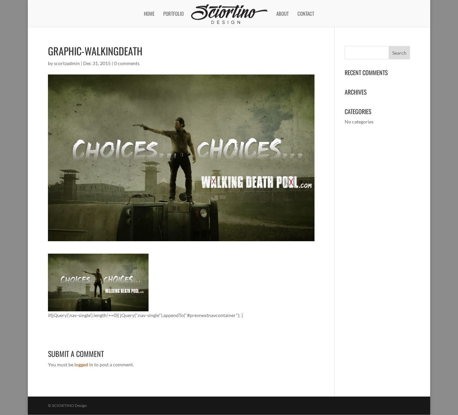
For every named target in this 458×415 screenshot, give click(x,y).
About (282, 14)
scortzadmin (67, 63)
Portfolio (173, 14)
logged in (83, 364)
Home (149, 14)
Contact (305, 14)
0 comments (126, 63)
